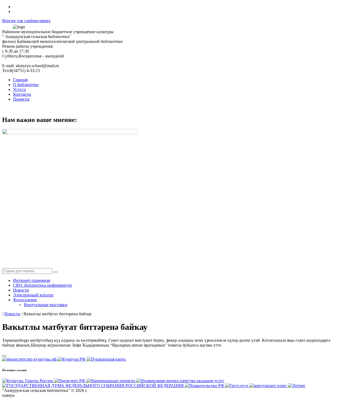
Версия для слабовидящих (26, 20)
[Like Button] (4, 356)
